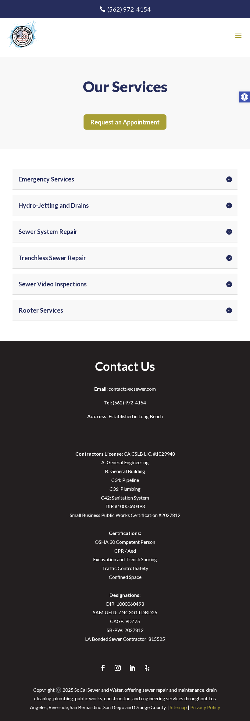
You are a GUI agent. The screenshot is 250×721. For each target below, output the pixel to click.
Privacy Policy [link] (205, 707)
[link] (244, 96)
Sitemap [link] (178, 707)
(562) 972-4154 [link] (129, 9)
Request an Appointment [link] (125, 122)
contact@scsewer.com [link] (125, 389)
